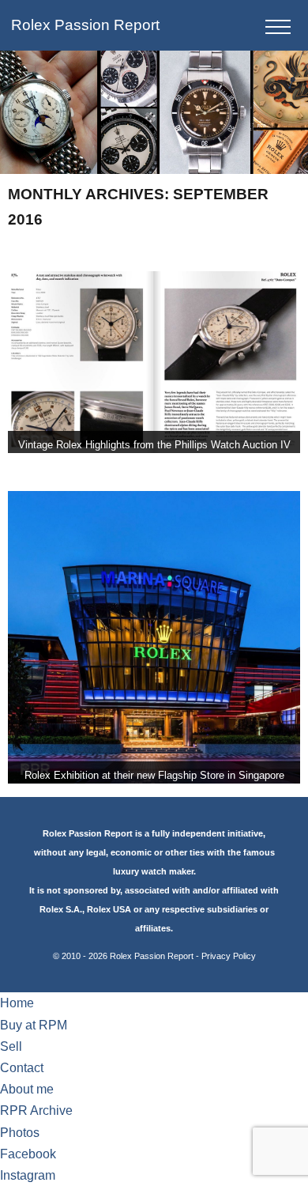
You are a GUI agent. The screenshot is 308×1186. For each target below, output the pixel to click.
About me (27, 1089)
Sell (11, 1046)
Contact (21, 1068)
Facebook (28, 1154)
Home (17, 1003)
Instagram (27, 1175)
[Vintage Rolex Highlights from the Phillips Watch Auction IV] (154, 362)
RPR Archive (36, 1110)
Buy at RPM (33, 1025)
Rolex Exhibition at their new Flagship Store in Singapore (154, 775)
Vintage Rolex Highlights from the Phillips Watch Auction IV (154, 445)
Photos (19, 1132)
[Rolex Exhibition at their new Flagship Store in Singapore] (154, 637)
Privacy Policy (228, 956)
